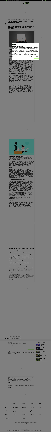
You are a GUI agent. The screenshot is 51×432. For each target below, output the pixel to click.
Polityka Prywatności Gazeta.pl (32, 56)
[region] (25, 51)
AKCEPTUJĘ (36, 58)
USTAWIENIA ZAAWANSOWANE (16, 58)
